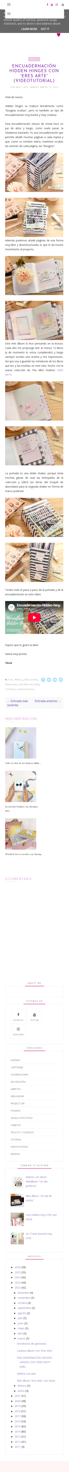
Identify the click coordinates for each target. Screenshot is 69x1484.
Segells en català (22, 1118)
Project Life (18, 1103)
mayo (21, 1328)
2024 (18, 1277)
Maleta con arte (26, 1373)
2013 (18, 1436)
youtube (34, 1020)
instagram (18, 1034)
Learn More (29, 29)
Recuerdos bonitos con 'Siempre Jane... (21, 808)
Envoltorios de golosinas (31, 1343)
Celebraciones (20, 1074)
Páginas (16, 1110)
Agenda (15, 1060)
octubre (22, 1303)
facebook (18, 1020)
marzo (21, 1338)
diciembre (23, 1292)
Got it (45, 29)
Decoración (18, 1081)
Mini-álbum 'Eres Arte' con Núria (36, 1380)
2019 (18, 1406)
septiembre (24, 1308)
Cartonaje (17, 1067)
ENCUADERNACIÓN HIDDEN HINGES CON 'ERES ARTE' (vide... (34, 1362)
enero (21, 1391)
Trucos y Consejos (22, 1132)
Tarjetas (16, 1125)
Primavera (11, 684)
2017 (18, 1416)
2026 (18, 1267)
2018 (18, 1411)
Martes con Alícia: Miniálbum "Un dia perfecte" (36, 1181)
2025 (18, 1272)
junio (21, 1323)
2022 (18, 1287)
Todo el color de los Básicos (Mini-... (23, 763)
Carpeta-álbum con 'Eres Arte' (34, 1350)
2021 (18, 1396)
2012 (18, 1441)
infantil (15, 1154)
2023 (18, 1282)
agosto (22, 1313)
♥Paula (34, 59)
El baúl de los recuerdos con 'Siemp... (24, 854)
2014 (18, 1431)
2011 (18, 1446)
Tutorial (10, 689)
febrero (22, 1385)
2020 (18, 1401)
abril (20, 1333)
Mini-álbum (31, 679)
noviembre (24, 1297)
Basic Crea (22, 87)
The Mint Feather (29, 684)
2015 (18, 1426)
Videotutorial (26, 689)
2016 (18, 1421)
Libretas (16, 1089)
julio (20, 1318)
